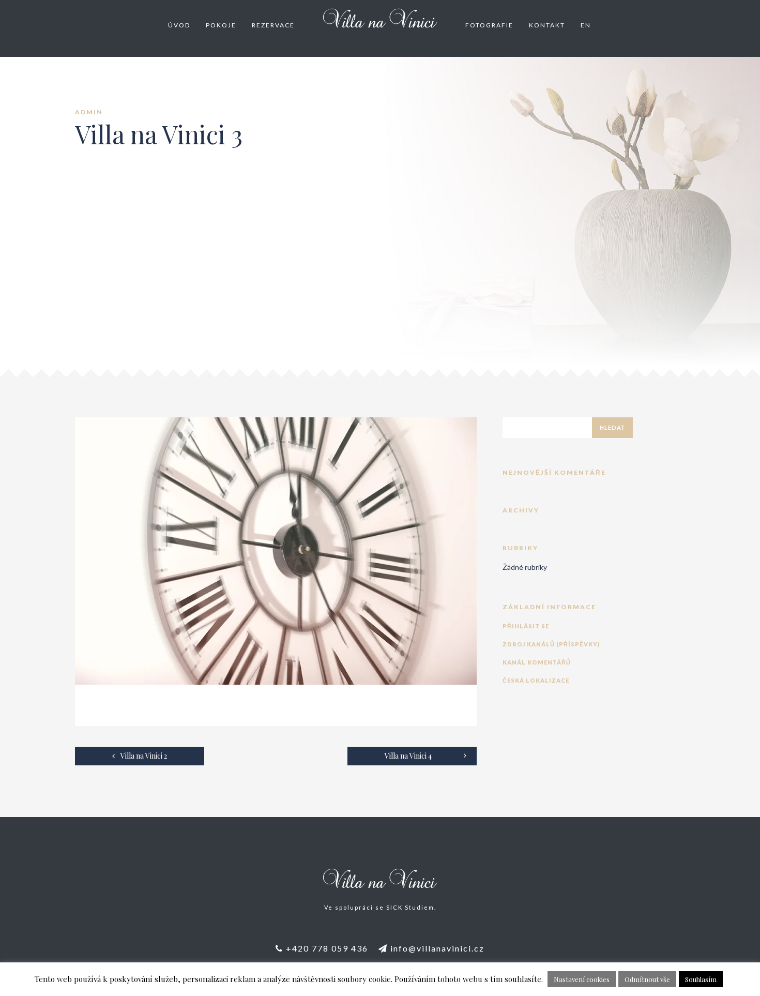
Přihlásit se (526, 626)
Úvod (179, 25)
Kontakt (547, 25)
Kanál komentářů (537, 662)
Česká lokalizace (536, 680)
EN (586, 25)
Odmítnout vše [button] (647, 979)
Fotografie (489, 25)
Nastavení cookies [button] (582, 979)
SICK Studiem (410, 907)
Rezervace (273, 25)
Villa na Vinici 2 (143, 756)
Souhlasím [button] (701, 979)
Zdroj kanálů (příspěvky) (551, 644)
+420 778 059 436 (325, 948)
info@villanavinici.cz (436, 948)
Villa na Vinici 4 (408, 756)
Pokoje (221, 25)
